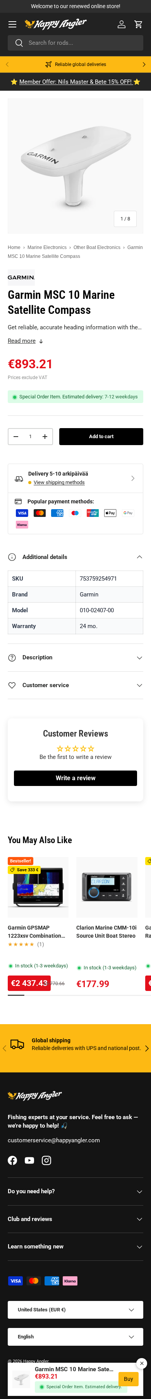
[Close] (141, 1363)
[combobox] (75, 43)
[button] (138, 24)
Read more (22, 340)
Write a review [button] (76, 778)
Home (14, 247)
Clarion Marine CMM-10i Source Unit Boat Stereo (106, 932)
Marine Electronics (47, 247)
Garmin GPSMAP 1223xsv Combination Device (34, 932)
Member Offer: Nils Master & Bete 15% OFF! (76, 81)
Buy (128, 1379)
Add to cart (101, 436)
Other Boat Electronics (97, 247)
